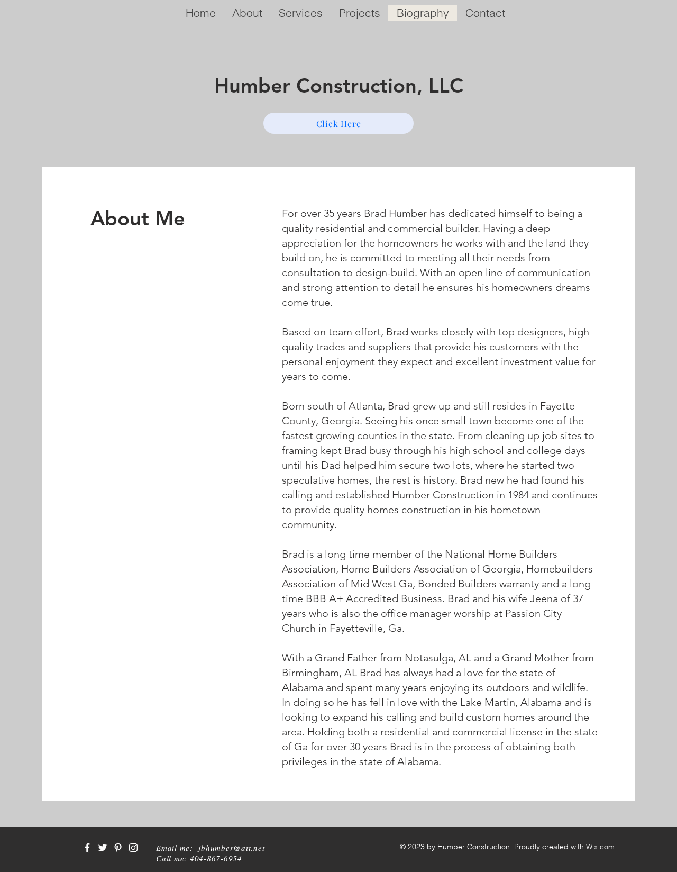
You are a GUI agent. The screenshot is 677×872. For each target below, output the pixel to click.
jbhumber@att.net (231, 847)
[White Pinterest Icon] (118, 847)
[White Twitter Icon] (102, 847)
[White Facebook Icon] (87, 847)
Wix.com (600, 846)
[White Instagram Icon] (133, 847)
